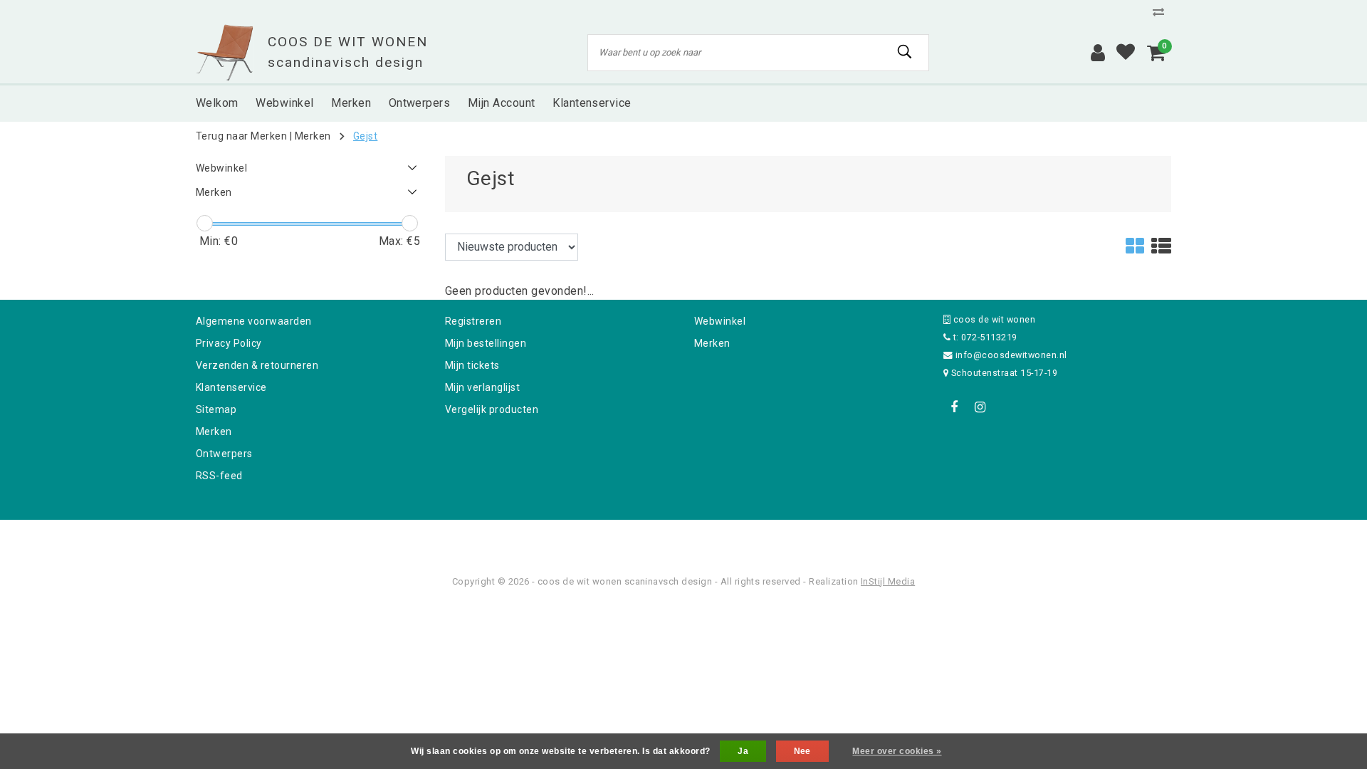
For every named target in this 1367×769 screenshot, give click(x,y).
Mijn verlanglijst (482, 387)
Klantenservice (231, 387)
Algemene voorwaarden (254, 321)
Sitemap (216, 409)
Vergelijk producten (491, 409)
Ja (743, 751)
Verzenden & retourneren (257, 365)
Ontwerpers (224, 453)
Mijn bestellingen (485, 343)
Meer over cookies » (896, 751)
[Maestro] (775, 538)
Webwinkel (719, 321)
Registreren (473, 321)
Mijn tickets (472, 365)
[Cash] (593, 538)
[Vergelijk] (1162, 12)
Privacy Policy (229, 343)
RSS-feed (219, 475)
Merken (313, 136)
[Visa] (730, 538)
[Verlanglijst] (1125, 53)
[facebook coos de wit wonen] (954, 407)
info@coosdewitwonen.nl (1011, 355)
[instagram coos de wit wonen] (979, 407)
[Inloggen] (1098, 53)
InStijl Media (888, 581)
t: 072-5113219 (983, 337)
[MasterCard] (685, 538)
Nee (802, 751)
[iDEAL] (639, 538)
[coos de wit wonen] (224, 52)
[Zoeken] (905, 52)
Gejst (365, 136)
